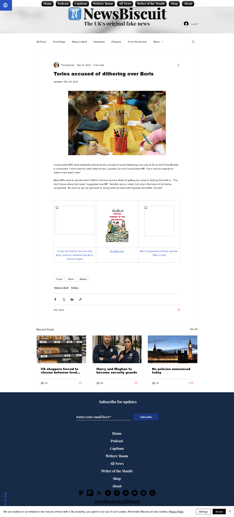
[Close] (230, 511)
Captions (117, 448)
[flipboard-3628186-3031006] (90, 493)
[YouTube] (135, 493)
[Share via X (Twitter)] (63, 299)
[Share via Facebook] (55, 299)
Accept (219, 511)
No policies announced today (171, 370)
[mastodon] (81, 493)
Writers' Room (117, 456)
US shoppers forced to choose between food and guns (59, 370)
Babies (83, 279)
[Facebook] (117, 493)
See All (194, 329)
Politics (74, 287)
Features (116, 41)
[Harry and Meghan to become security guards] (117, 349)
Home (117, 433)
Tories (59, 279)
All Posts (41, 41)
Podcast (117, 440)
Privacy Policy (176, 511)
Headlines (99, 41)
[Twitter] (126, 493)
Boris (71, 279)
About (117, 486)
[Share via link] (80, 299)
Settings (203, 511)
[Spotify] (143, 493)
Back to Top (5, 501)
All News (117, 463)
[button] (193, 41)
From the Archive (137, 41)
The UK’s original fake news (117, 23)
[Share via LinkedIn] (72, 299)
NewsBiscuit (124, 13)
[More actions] (178, 65)
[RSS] (99, 493)
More (156, 41)
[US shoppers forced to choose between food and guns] (61, 349)
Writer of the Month (116, 471)
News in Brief (79, 41)
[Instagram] (152, 493)
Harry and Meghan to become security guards (116, 370)
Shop (117, 478)
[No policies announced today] (172, 349)
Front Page (59, 41)
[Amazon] (108, 493)
